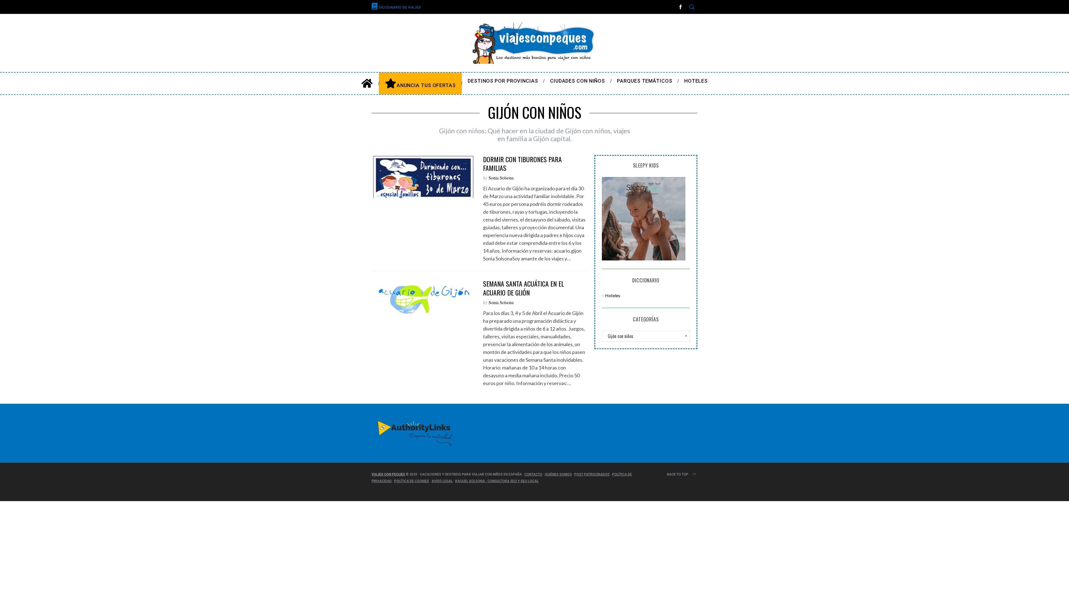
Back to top (677, 474)
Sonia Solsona (501, 178)
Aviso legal (442, 481)
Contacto (533, 474)
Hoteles (612, 295)
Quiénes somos (558, 474)
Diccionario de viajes (399, 7)
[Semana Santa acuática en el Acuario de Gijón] (423, 299)
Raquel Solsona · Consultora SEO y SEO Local (497, 481)
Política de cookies (411, 481)
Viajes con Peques (388, 474)
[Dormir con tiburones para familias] (423, 176)
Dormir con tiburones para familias (522, 163)
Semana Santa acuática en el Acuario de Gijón (523, 288)
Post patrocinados (592, 474)
